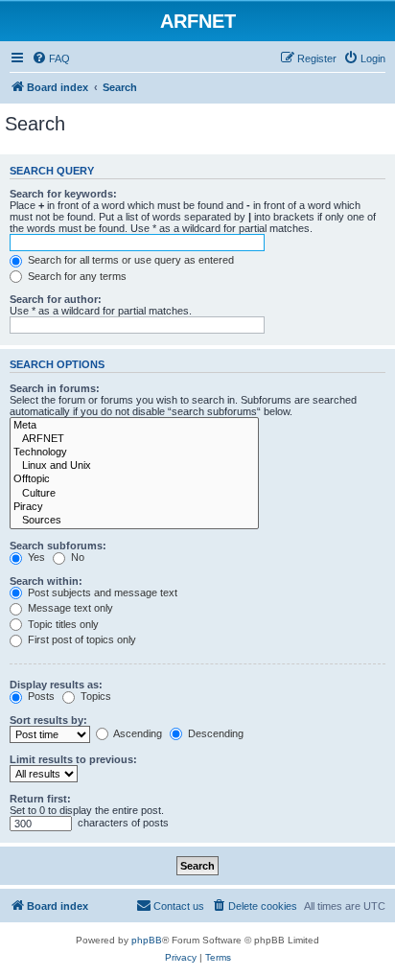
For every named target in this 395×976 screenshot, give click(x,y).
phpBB (146, 940)
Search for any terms (76, 276)
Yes (35, 557)
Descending (214, 733)
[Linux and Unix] (134, 466)
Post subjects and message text (101, 592)
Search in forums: (55, 388)
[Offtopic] (134, 479)
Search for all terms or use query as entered (129, 260)
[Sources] (134, 520)
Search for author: (56, 299)
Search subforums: (58, 545)
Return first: (40, 798)
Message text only (69, 608)
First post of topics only (80, 639)
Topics (94, 696)
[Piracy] (134, 507)
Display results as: (56, 684)
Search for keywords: (63, 193)
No (76, 557)
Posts (40, 696)
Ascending (136, 733)
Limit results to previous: (73, 759)
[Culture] (134, 493)
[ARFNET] (134, 439)
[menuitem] (51, 58)
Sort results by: (48, 720)
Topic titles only (62, 624)
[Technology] (134, 452)
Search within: (46, 581)
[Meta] (134, 425)
